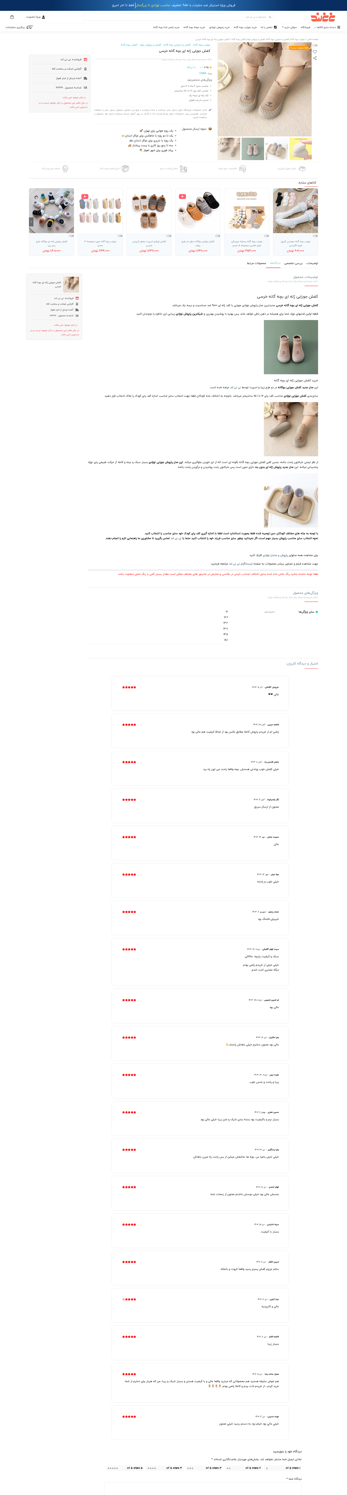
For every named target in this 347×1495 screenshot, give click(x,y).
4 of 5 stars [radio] (174, 1468)
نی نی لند (176, 538)
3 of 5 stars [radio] (213, 1468)
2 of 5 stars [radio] (253, 1468)
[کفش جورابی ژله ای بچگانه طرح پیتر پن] (51, 210)
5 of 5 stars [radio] (135, 1468)
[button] (316, 221)
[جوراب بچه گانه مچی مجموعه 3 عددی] (100, 210)
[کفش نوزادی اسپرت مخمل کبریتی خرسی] (149, 210)
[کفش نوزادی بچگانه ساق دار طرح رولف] (197, 210)
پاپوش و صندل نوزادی (275, 555)
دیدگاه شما (294, 1479)
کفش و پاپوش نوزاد (150, 45)
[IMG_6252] (265, 89)
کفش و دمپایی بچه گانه (177, 45)
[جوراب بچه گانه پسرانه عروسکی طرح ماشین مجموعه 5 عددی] (246, 210)
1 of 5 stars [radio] (293, 1468)
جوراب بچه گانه (201, 45)
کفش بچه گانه (129, 45)
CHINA (202, 73)
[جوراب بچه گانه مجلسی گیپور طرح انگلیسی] (295, 210)
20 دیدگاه (191, 67)
